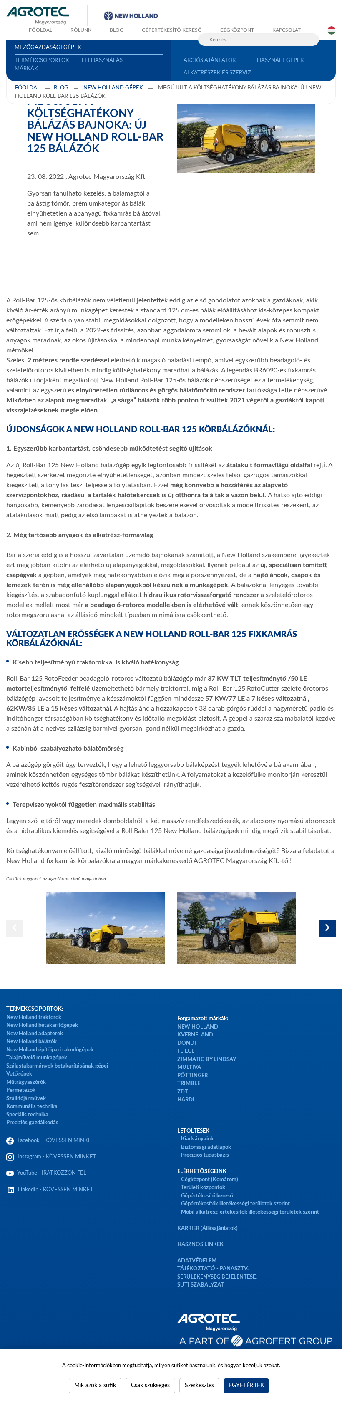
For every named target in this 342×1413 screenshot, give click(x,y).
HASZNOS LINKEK (200, 1244)
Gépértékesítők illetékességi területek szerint (235, 1204)
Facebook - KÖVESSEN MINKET (56, 1140)
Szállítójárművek (26, 1098)
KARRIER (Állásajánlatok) (207, 1228)
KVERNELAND (195, 1035)
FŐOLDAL (40, 29)
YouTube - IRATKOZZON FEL (50, 1173)
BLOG (116, 29)
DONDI (186, 1043)
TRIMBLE (188, 1083)
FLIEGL (185, 1051)
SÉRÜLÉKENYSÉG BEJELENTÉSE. (217, 1277)
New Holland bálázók (31, 1041)
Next (327, 928)
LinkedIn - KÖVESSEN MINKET (55, 1189)
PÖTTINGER (192, 1075)
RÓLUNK (80, 29)
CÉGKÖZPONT (237, 29)
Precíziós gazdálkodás (32, 1122)
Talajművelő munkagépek (36, 1058)
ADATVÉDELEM (196, 1261)
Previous (14, 928)
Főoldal (27, 88)
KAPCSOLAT (286, 29)
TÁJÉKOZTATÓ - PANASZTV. (213, 1269)
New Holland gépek (113, 88)
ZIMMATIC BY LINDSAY (206, 1059)
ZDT (182, 1092)
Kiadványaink (197, 1139)
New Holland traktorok (33, 1017)
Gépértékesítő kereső (172, 29)
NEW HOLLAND (197, 1027)
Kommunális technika (32, 1106)
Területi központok (203, 1187)
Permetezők (20, 1090)
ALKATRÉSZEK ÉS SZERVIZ (217, 73)
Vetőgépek (19, 1074)
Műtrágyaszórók (26, 1082)
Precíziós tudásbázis (205, 1155)
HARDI (185, 1100)
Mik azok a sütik (95, 1385)
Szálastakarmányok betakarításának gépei (57, 1066)
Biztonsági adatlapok (205, 1147)
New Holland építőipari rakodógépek (49, 1050)
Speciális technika (27, 1115)
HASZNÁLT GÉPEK (280, 60)
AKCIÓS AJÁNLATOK (210, 60)
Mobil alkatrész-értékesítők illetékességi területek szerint (250, 1212)
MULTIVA (189, 1067)
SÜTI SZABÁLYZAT (200, 1285)
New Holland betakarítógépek (42, 1025)
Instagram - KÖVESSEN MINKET (57, 1157)
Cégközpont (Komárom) (209, 1179)
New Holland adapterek (34, 1033)
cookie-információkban (94, 1365)
